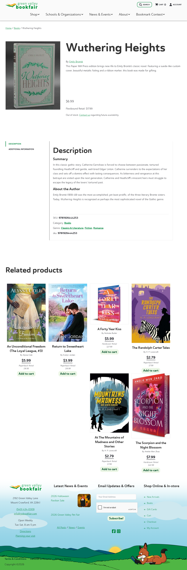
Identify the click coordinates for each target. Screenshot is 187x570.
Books (17, 28)
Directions (25, 531)
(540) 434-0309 (25, 509)
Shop (33, 14)
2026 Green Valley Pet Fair (65, 514)
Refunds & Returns (40, 559)
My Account (153, 528)
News (72, 527)
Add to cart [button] (26, 374)
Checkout (151, 522)
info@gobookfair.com (25, 513)
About (123, 14)
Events (81, 527)
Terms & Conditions (15, 559)
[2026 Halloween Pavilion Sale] (84, 500)
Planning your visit (25, 535)
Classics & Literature (72, 228)
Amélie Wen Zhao (152, 451)
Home (8, 28)
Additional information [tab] (21, 149)
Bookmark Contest (149, 14)
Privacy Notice (63, 559)
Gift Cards (152, 509)
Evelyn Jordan (69, 355)
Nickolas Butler (110, 333)
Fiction (88, 228)
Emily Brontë (76, 61)
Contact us (84, 115)
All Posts (61, 527)
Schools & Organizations (63, 14)
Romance (98, 228)
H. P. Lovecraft (152, 352)
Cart (149, 515)
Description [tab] (15, 144)
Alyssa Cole (27, 355)
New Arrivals (153, 497)
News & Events (100, 14)
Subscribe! (116, 518)
